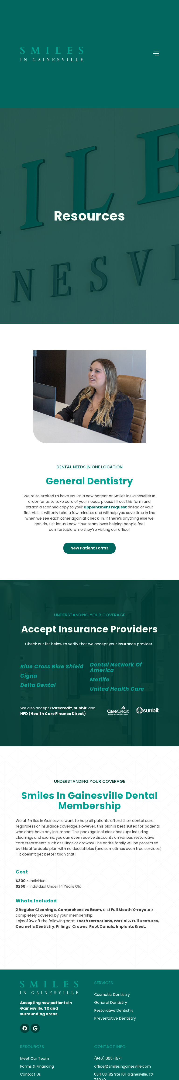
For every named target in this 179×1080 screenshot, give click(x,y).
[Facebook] (24, 1028)
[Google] (35, 1028)
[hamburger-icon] (156, 54)
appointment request (105, 507)
